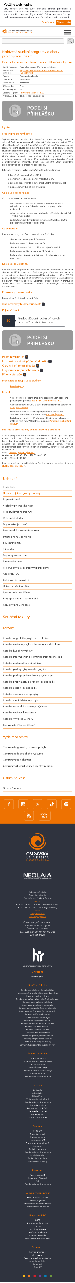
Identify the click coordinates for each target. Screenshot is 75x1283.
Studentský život (12, 561)
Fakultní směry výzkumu (37, 1198)
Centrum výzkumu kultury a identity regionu (28, 766)
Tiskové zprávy (37, 1255)
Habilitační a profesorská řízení (37, 1204)
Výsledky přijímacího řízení (18, 506)
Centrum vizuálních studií (17, 760)
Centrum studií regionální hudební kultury (37, 1045)
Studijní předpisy (37, 1155)
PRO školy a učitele (38, 1229)
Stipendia (8, 549)
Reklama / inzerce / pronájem (37, 1238)
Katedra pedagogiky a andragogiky (24, 669)
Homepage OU (37, 976)
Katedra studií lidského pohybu (21, 700)
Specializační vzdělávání (17, 592)
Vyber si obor (37, 1093)
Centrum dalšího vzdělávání (19, 725)
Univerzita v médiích (37, 1261)
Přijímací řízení (11, 499)
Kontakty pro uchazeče (16, 605)
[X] (37, 804)
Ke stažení (37, 1264)
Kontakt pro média (37, 1252)
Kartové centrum (37, 1074)
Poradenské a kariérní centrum (21, 530)
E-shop (38, 1226)
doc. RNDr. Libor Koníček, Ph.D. (47, 401)
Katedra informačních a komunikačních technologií (32, 657)
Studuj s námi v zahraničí (17, 537)
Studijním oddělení (19, 407)
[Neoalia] (37, 876)
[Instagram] (23, 804)
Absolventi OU (11, 574)
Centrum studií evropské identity (37, 1042)
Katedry (8, 628)
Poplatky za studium (15, 555)
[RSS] (29, 815)
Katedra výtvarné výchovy (18, 719)
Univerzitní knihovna (37, 1058)
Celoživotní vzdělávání (16, 580)
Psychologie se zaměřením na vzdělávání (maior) (41, 70)
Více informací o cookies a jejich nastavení (48, 17)
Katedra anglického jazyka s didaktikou (26, 638)
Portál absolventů (37, 1175)
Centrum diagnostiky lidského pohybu (25, 747)
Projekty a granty (37, 1201)
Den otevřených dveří (38, 1111)
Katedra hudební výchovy (18, 651)
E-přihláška (9, 487)
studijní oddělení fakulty (13, 466)
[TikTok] (52, 804)
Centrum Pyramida (55, 414)
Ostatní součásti (14, 778)
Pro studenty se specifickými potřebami (26, 568)
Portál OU (37, 1131)
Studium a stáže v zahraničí (37, 1143)
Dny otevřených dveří (15, 524)
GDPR (37, 1220)
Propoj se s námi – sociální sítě (20, 598)
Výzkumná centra (15, 737)
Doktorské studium (14, 518)
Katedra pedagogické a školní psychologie (28, 675)
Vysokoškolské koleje (38, 1067)
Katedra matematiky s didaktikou (22, 663)
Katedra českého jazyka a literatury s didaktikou (31, 644)
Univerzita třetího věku (16, 586)
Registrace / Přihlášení (37, 1178)
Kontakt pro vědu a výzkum (37, 1207)
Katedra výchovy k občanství (19, 712)
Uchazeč (10, 479)
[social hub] (45, 815)
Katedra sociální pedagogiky (20, 688)
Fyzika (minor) (26, 73)
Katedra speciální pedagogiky (20, 694)
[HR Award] (37, 958)
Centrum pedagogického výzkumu (23, 753)
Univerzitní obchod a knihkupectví (37, 1061)
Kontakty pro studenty (37, 1162)
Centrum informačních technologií (37, 1071)
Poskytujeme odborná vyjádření (37, 1258)
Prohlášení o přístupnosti (37, 1223)
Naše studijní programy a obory (21, 493)
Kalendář (38, 1267)
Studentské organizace (37, 1158)
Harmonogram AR (37, 1140)
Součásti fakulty (12, 543)
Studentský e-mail (37, 1134)
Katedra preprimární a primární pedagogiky (29, 682)
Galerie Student (12, 788)
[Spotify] (66, 804)
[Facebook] (9, 804)
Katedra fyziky (17, 386)
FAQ (37, 1181)
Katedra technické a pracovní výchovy (25, 706)
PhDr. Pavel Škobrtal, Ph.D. (32, 93)
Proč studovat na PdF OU (17, 512)
